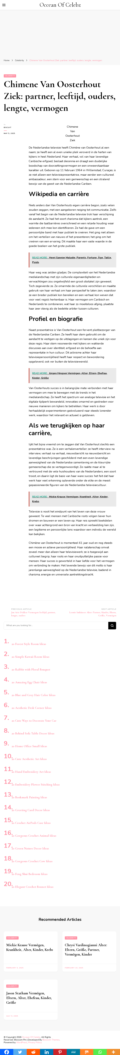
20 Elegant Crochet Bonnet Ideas (32, 887)
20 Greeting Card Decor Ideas (31, 810)
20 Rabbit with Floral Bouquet (31, 669)
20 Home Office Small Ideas (29, 746)
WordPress (21, 1042)
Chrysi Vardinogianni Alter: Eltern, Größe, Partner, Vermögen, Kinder (86, 950)
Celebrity (10, 76)
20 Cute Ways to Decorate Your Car (34, 721)
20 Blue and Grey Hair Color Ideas (33, 695)
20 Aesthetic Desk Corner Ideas (32, 708)
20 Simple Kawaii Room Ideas (30, 657)
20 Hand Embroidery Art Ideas (31, 772)
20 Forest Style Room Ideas (29, 644)
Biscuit (7, 127)
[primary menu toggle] (3, 5)
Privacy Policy (35, 1042)
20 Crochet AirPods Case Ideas (31, 823)
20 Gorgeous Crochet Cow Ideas (32, 861)
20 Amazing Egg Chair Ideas (29, 682)
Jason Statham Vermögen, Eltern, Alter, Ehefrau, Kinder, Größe (29, 998)
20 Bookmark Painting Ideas (29, 797)
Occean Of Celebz (60, 4)
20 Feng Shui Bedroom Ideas (30, 874)
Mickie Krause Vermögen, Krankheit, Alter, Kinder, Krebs (29, 947)
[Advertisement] (60, 35)
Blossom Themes (51, 1039)
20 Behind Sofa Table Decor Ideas (33, 733)
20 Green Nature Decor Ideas (30, 848)
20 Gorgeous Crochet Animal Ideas (34, 836)
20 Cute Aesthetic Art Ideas (29, 759)
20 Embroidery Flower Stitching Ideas (36, 784)
